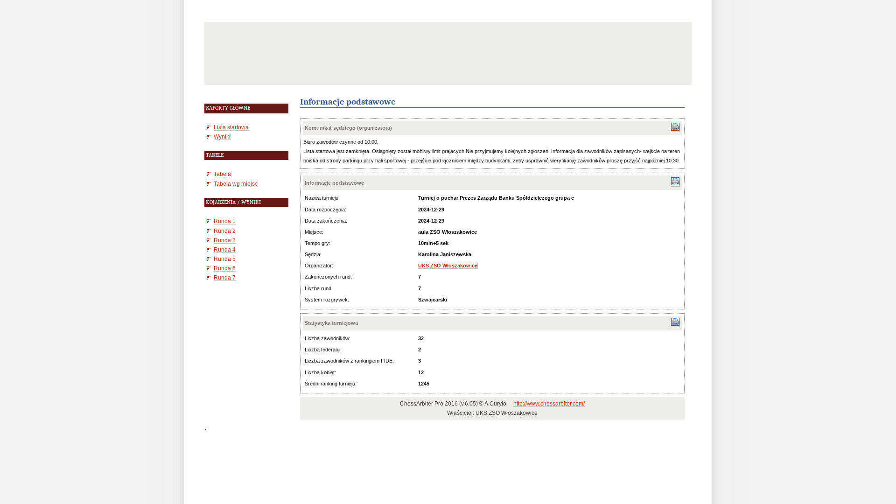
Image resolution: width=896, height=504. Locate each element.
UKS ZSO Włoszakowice (447, 265)
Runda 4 (225, 249)
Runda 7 (225, 277)
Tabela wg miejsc (236, 184)
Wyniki (222, 136)
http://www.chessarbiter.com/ (549, 403)
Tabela (222, 174)
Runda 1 (225, 221)
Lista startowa (231, 127)
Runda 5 (225, 259)
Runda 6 (225, 268)
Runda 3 (225, 240)
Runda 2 (225, 231)
